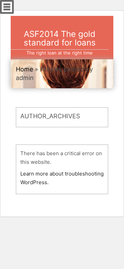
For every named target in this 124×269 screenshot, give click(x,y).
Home (24, 69)
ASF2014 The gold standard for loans (60, 38)
